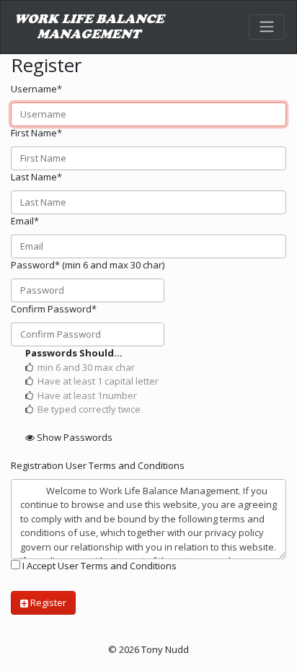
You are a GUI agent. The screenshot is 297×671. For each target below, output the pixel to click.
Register (47, 602)
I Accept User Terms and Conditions (98, 565)
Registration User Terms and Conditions (98, 465)
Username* (36, 88)
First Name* (36, 132)
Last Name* (36, 176)
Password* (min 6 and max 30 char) (87, 264)
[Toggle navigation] (267, 26)
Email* (25, 220)
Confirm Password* (54, 308)
